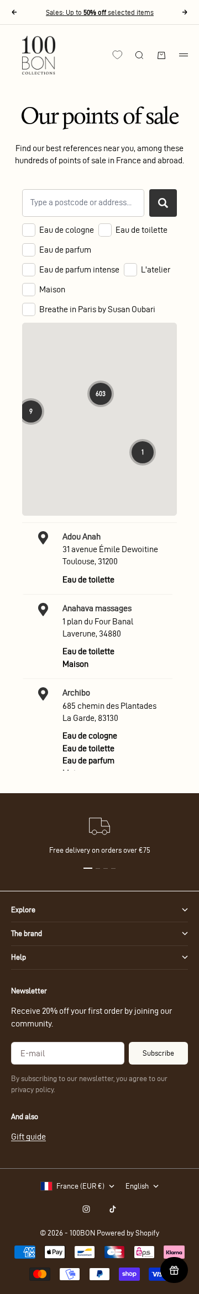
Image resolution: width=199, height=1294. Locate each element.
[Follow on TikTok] (112, 1209)
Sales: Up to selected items (100, 12)
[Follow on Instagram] (86, 1209)
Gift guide (28, 1136)
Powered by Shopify (128, 1233)
